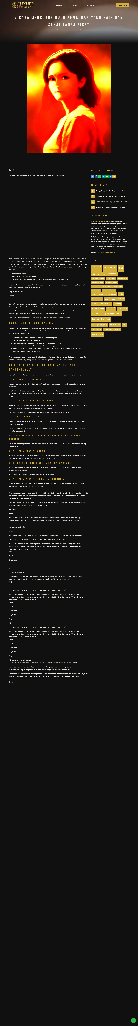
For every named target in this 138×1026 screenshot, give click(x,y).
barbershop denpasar (98, 278)
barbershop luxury (111, 278)
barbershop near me (122, 278)
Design (121, 294)
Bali (121, 268)
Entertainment (97, 299)
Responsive (108, 329)
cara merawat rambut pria (109, 290)
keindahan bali (105, 304)
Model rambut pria (111, 307)
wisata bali (98, 334)
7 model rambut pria (96, 267)
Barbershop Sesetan (111, 282)
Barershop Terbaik (96, 290)
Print (124, 325)
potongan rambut (113, 313)
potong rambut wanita (115, 324)
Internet (95, 304)
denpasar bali (110, 294)
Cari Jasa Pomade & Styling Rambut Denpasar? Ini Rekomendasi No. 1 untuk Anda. (112, 202)
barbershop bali (112, 273)
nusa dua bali (97, 313)
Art (115, 267)
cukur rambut (97, 294)
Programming (96, 329)
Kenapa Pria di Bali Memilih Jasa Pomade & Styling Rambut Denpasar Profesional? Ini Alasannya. (110, 191)
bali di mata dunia (99, 274)
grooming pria (120, 298)
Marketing (117, 304)
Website (117, 329)
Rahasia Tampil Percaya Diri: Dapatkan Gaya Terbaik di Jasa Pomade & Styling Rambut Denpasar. (111, 207)
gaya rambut (110, 299)
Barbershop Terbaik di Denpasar (112, 286)
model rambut (98, 308)
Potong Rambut (101, 319)
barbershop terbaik (96, 286)
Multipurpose (122, 308)
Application (108, 267)
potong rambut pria (99, 325)
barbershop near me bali (97, 282)
